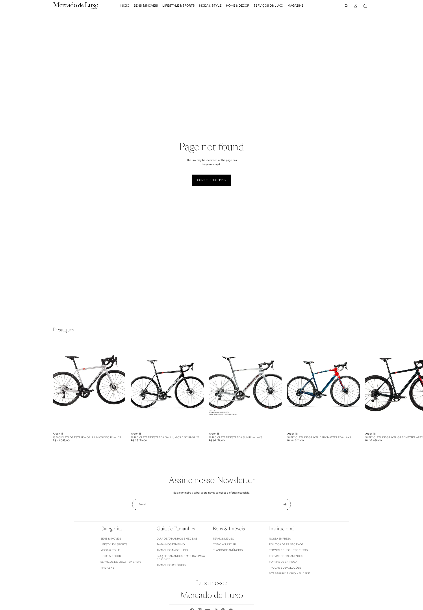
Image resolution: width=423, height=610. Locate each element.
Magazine (107, 567)
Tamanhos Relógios (171, 565)
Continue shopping (211, 180)
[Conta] (355, 6)
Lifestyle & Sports (113, 544)
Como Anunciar (224, 544)
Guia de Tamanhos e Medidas (177, 538)
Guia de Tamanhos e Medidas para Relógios (181, 557)
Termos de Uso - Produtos (288, 550)
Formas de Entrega (283, 562)
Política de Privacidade (286, 544)
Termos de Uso (223, 538)
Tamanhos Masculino (172, 550)
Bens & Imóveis (110, 538)
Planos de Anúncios (228, 550)
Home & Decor (110, 556)
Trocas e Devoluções (285, 567)
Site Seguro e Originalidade (289, 573)
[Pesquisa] (346, 6)
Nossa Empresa (280, 538)
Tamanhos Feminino (171, 544)
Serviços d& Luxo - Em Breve (120, 562)
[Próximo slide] (365, 390)
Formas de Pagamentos (286, 556)
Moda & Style (110, 550)
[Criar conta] (285, 504)
